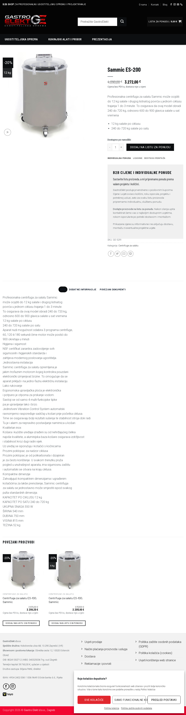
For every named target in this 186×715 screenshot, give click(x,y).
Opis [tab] (63, 289)
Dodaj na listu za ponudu (150, 147)
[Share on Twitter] (117, 254)
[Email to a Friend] (124, 254)
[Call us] (181, 4)
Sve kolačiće (94, 700)
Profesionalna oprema (120, 59)
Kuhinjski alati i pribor (65, 39)
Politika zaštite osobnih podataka (136, 708)
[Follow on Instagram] (174, 4)
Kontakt (155, 4)
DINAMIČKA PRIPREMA (146, 59)
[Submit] (122, 21)
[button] (165, 22)
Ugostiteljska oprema (21, 39)
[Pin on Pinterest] (131, 254)
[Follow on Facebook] (171, 4)
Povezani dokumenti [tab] (113, 289)
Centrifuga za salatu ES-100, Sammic (20, 600)
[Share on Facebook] (111, 254)
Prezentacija (102, 39)
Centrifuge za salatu (171, 59)
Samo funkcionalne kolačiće (129, 700)
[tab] (119, 158)
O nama (143, 4)
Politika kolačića (111, 708)
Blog (165, 4)
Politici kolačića (148, 689)
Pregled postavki (164, 700)
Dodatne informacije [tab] (82, 289)
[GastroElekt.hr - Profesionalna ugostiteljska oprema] (30, 20)
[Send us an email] (178, 4)
